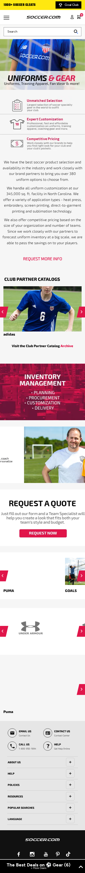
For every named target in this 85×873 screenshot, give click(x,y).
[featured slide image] (42, 309)
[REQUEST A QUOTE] (42, 517)
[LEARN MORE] (42, 455)
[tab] (42, 762)
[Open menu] (7, 19)
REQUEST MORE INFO (42, 258)
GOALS (71, 590)
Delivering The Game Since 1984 (28, 5)
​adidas (9, 334)
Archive (67, 346)
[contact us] (42, 842)
